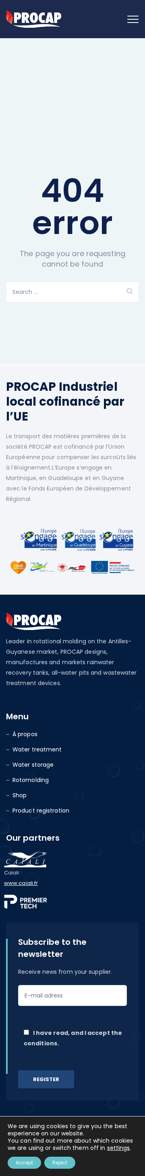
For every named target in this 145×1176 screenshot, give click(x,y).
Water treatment (37, 749)
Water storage (33, 765)
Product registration (40, 811)
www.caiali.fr (21, 883)
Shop (19, 795)
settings (118, 1147)
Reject (59, 1162)
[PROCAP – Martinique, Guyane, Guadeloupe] (33, 19)
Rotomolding (30, 780)
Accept (24, 1162)
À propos (24, 734)
